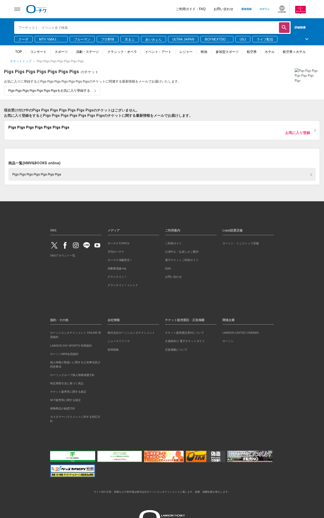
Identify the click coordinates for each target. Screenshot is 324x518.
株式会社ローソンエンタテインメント (131, 331)
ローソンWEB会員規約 (64, 352)
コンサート (38, 52)
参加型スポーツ (227, 52)
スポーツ (61, 52)
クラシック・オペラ (122, 52)
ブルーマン (82, 39)
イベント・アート (158, 52)
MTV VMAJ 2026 (47, 39)
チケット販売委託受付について (184, 331)
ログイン (265, 9)
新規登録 (246, 9)
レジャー (186, 52)
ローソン (228, 340)
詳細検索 (300, 27)
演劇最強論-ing (117, 267)
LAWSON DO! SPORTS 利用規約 (71, 344)
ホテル (270, 52)
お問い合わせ (223, 9)
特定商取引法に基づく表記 (67, 382)
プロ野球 (107, 39)
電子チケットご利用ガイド (181, 259)
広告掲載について (176, 348)
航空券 (252, 52)
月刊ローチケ (116, 250)
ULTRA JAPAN (183, 39)
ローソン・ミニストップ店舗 (240, 242)
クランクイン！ (117, 275)
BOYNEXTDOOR (216, 39)
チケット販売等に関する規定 (68, 390)
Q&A (168, 267)
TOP (18, 52)
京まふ (130, 39)
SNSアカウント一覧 (62, 254)
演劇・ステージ (87, 52)
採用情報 (113, 348)
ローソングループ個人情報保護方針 (72, 373)
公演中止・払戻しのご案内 (181, 250)
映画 (204, 52)
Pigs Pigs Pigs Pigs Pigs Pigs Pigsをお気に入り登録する (49, 90)
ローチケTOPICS (118, 242)
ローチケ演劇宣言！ (120, 259)
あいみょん (153, 39)
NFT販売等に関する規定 (65, 399)
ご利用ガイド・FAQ (191, 9)
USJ (243, 39)
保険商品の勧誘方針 (62, 407)
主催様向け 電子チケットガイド (185, 340)
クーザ (23, 39)
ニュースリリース (119, 340)
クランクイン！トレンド (123, 284)
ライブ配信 (265, 39)
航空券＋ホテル (294, 52)
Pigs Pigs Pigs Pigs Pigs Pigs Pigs (36, 173)
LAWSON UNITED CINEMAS (240, 331)
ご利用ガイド (173, 242)
